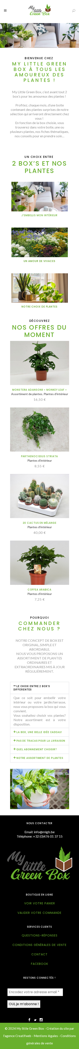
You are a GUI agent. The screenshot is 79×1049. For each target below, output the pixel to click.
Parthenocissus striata (39, 456)
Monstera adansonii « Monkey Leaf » (39, 390)
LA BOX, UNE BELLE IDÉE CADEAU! (39, 732)
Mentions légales (46, 1036)
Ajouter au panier (24, 399)
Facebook (39, 964)
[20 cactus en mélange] (39, 496)
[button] (39, 688)
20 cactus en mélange (39, 523)
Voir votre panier (39, 903)
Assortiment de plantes (26, 394)
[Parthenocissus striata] (39, 429)
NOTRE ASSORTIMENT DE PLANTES (39, 758)
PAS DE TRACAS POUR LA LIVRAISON (40, 740)
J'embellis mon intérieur (39, 215)
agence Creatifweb (18, 1036)
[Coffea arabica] (39, 563)
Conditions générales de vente (39, 945)
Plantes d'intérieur (56, 394)
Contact (39, 954)
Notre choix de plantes (39, 306)
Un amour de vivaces (39, 261)
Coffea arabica (40, 589)
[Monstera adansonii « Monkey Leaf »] (39, 363)
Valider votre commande (39, 913)
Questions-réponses (40, 935)
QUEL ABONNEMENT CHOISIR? (36, 749)
